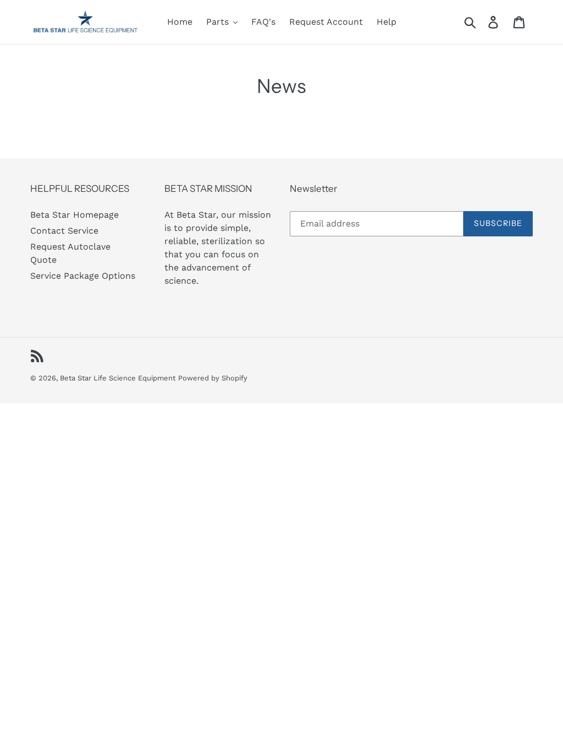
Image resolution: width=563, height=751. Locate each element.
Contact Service (64, 230)
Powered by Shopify (212, 378)
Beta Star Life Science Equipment (117, 378)
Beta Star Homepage (74, 214)
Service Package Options (82, 275)
